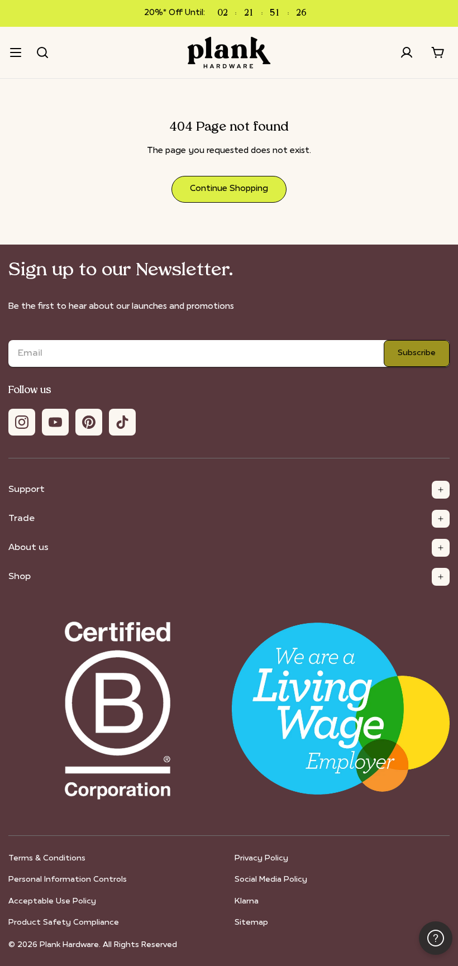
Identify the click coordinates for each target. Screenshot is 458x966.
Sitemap (251, 923)
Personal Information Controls (67, 880)
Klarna (247, 901)
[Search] (42, 52)
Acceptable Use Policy (52, 901)
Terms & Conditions (46, 858)
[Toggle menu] (15, 52)
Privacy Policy (261, 858)
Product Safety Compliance (63, 923)
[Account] (406, 52)
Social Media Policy (271, 880)
